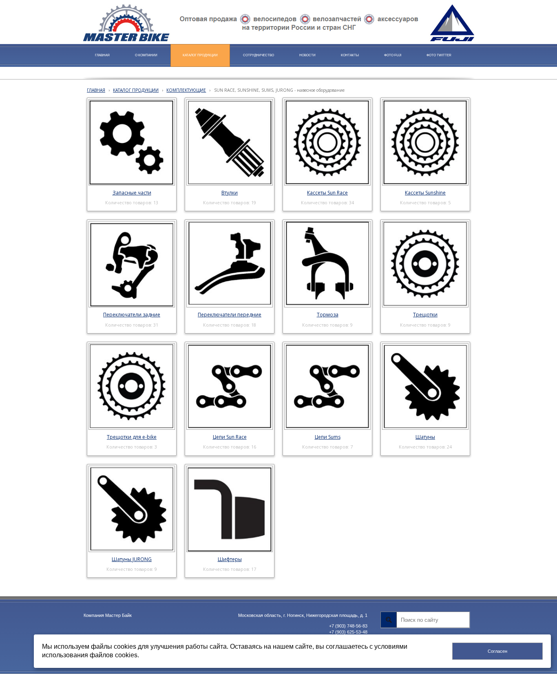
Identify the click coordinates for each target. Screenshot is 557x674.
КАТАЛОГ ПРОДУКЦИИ (136, 90)
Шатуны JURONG (132, 559)
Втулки (229, 192)
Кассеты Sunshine (425, 192)
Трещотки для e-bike (132, 436)
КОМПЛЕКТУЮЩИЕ (186, 90)
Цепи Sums (327, 436)
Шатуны (425, 436)
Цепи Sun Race (230, 436)
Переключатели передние (229, 314)
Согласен (497, 651)
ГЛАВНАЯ (96, 90)
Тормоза (327, 314)
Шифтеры (230, 559)
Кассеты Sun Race (327, 192)
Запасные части (132, 192)
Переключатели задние (131, 314)
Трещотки (425, 314)
